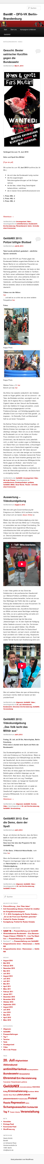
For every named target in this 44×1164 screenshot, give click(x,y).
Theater (27, 485)
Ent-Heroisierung (9, 226)
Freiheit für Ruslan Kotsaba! (13, 919)
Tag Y (5, 1037)
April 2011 (7, 986)
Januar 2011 (7, 994)
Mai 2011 (6, 984)
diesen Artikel (27, 515)
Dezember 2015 (9, 968)
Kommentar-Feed (9, 1126)
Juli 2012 (6, 978)
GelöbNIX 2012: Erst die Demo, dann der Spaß (15, 822)
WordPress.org (9, 1129)
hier (4, 295)
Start (5, 29)
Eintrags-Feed (8, 1124)
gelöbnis (31, 482)
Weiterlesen (8, 216)
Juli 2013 (6, 973)
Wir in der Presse (9, 480)
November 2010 (9, 999)
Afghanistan (21, 1060)
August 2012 (8, 976)
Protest (13, 888)
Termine (34, 804)
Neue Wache (20, 485)
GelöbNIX (7, 34)
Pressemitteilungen (10, 1034)
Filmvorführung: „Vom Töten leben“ (16, 906)
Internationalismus (26, 1087)
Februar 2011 (8, 991)
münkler (5, 1095)
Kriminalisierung (18, 1091)
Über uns (14, 29)
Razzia (6, 1102)
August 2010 (8, 1007)
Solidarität (32, 1107)
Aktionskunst (27, 704)
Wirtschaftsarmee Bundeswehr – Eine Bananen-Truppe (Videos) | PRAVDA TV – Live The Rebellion (21, 936)
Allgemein (19, 702)
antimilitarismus (22, 224)
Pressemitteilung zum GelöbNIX (26, 931)
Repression (18, 1102)
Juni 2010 (7, 1012)
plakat (20, 1094)
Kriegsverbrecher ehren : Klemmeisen (17, 949)
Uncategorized (21, 221)
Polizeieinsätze (23, 1099)
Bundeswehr (33, 224)
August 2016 (8, 960)
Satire (30, 226)
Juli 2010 (6, 1009)
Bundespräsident (21, 482)
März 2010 (7, 1020)
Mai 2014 (6, 971)
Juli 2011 (6, 981)
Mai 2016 (6, 963)
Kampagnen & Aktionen (28, 29)
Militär (13, 485)
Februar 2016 (8, 965)
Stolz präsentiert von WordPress (22, 1159)
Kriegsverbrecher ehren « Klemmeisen (17, 944)
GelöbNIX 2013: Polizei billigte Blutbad (17, 240)
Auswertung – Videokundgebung (14, 499)
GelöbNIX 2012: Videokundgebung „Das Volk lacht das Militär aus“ (15, 725)
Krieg (5, 1091)
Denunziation (24, 1074)
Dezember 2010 (9, 997)
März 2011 (7, 989)
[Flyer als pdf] (8, 162)
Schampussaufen (15, 1107)
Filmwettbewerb (21, 226)
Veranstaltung (8, 709)
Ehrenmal (16, 707)
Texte (5, 1042)
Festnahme (6, 1082)
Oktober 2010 (8, 1002)
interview (36, 1087)
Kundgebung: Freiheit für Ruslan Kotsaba (19, 922)
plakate (26, 1094)
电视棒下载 (7, 931)
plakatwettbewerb (10, 1098)
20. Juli (19, 704)
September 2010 (9, 1004)
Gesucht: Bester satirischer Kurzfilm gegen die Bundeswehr (15, 56)
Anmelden (7, 1121)
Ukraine (17, 1112)
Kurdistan (31, 1091)
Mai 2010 (6, 1015)
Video (29, 221)
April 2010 (7, 1017)
